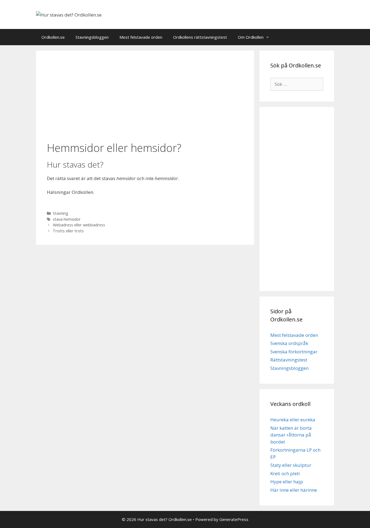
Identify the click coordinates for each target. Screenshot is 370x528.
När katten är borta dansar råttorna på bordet (291, 435)
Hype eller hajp (286, 481)
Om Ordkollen (251, 37)
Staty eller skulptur (290, 465)
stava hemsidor (67, 219)
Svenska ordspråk (289, 343)
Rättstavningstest (288, 360)
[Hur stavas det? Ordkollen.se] (69, 14)
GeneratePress (233, 519)
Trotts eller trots (68, 230)
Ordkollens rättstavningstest (200, 37)
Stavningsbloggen (92, 37)
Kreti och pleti (285, 473)
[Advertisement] (145, 97)
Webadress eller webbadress (79, 224)
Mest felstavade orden (140, 37)
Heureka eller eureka (292, 419)
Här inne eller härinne (293, 490)
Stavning (60, 213)
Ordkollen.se (53, 37)
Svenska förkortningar (293, 351)
